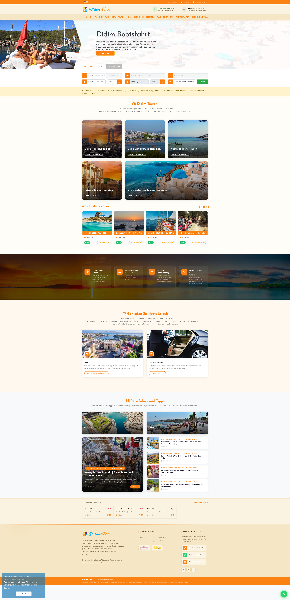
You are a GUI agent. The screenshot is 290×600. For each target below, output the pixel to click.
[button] (87, 2)
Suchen (202, 81)
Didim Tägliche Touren (99, 17)
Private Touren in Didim (121, 17)
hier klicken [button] (8, 588)
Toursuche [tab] (115, 66)
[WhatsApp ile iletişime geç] (284, 594)
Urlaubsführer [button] (182, 17)
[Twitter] (188, 570)
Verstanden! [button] (23, 594)
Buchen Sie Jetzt (104, 56)
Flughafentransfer (165, 17)
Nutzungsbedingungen (147, 541)
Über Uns (143, 537)
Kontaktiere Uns (163, 541)
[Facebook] (183, 570)
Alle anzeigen (199, 502)
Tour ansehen (102, 242)
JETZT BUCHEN (156, 373)
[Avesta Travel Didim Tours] (157, 548)
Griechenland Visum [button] (200, 17)
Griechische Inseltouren (144, 17)
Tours (86, 362)
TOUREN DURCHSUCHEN (95, 373)
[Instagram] (193, 570)
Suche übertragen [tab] (94, 66)
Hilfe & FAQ (162, 537)
